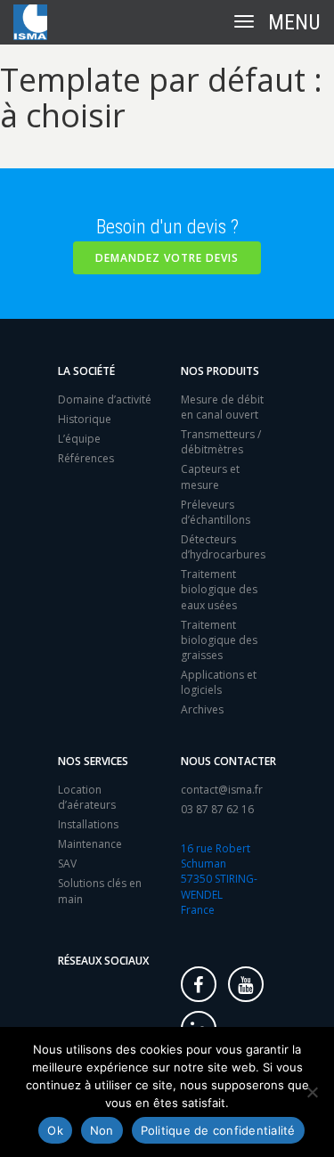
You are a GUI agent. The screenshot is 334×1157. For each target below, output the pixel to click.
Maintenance (90, 843)
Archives (202, 709)
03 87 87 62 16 (217, 809)
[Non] (312, 1092)
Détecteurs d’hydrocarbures (223, 547)
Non (102, 1130)
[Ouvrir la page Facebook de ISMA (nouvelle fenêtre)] (198, 984)
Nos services (93, 761)
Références (86, 458)
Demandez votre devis (167, 257)
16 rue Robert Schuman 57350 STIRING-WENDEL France (219, 879)
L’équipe (79, 438)
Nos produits (220, 371)
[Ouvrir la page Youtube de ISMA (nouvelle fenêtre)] (246, 984)
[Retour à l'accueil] (30, 22)
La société (86, 371)
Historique (84, 419)
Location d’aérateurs (87, 797)
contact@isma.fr (222, 789)
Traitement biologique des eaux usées (219, 589)
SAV (67, 863)
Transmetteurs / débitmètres (221, 442)
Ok (55, 1130)
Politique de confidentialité (218, 1130)
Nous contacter (228, 761)
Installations (88, 824)
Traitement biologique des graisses (219, 640)
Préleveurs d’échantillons (215, 512)
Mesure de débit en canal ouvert (222, 407)
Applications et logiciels (219, 682)
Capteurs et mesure (210, 476)
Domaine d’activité (104, 399)
